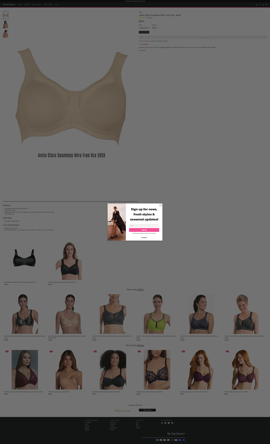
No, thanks (144, 237)
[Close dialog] (160, 205)
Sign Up (144, 230)
